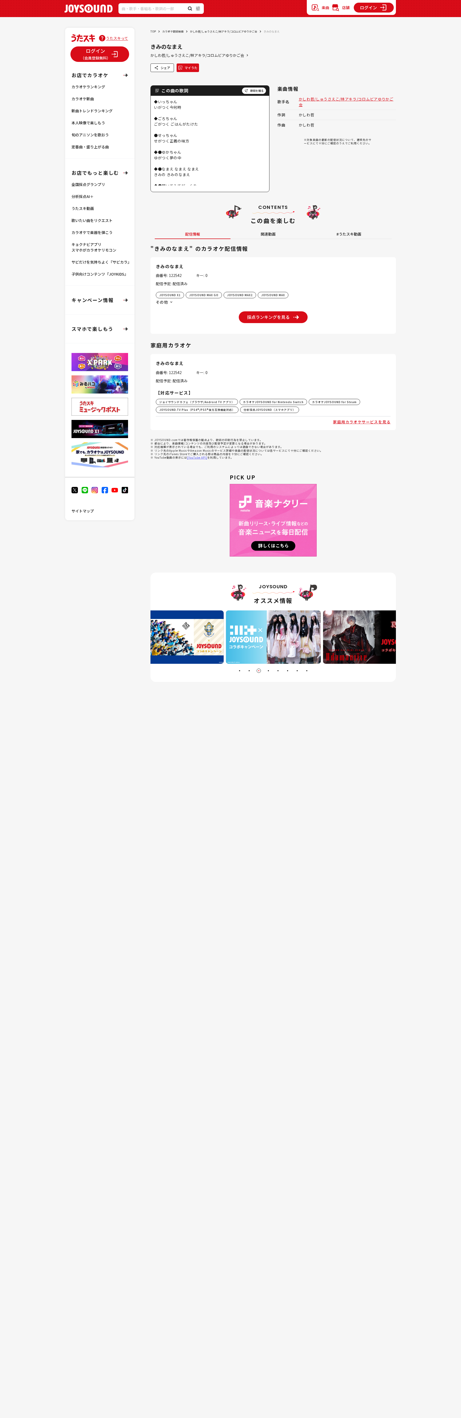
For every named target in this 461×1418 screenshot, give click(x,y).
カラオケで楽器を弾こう (92, 232)
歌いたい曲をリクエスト (92, 220)
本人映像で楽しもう (88, 122)
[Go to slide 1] (239, 670)
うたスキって (117, 38)
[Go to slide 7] (297, 670)
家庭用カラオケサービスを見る (362, 421)
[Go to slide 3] (258, 670)
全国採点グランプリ (88, 184)
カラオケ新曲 (82, 98)
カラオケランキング (88, 86)
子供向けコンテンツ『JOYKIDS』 (99, 274)
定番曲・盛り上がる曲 (90, 146)
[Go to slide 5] (278, 670)
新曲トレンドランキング (92, 110)
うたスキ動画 (82, 208)
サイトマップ (82, 511)
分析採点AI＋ (82, 196)
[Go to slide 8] (306, 670)
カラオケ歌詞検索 (173, 31)
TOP (153, 31)
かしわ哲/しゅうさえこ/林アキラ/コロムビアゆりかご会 (223, 31)
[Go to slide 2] (249, 670)
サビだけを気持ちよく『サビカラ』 (101, 262)
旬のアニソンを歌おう (90, 134)
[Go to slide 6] (287, 670)
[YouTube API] (197, 457)
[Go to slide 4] (268, 670)
